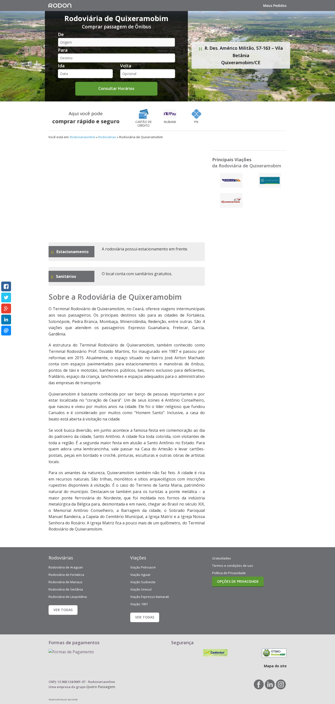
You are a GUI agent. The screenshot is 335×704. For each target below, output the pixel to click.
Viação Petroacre (143, 567)
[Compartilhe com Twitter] (6, 297)
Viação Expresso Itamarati (149, 596)
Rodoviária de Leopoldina (68, 596)
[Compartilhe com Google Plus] (6, 308)
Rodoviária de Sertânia (66, 589)
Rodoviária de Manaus (65, 582)
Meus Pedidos (274, 5)
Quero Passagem (100, 686)
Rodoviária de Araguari (66, 567)
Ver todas (63, 609)
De (61, 34)
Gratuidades (221, 558)
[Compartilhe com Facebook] (6, 286)
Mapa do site (275, 666)
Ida (61, 66)
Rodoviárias (107, 137)
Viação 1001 (139, 604)
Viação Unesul (141, 589)
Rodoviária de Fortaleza (66, 574)
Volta (125, 66)
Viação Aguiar (140, 574)
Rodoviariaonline (82, 137)
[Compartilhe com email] (6, 330)
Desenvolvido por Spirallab (63, 699)
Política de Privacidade (229, 573)
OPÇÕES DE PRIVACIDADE (238, 581)
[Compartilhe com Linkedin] (6, 319)
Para (63, 50)
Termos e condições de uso (232, 565)
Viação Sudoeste (142, 582)
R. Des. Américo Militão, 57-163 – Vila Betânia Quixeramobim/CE (243, 55)
